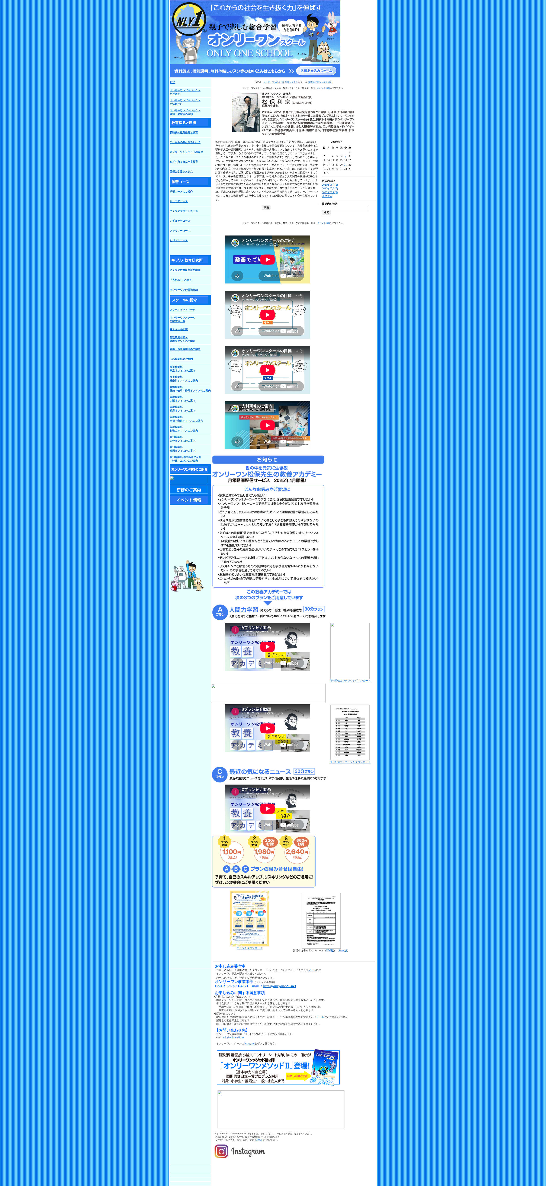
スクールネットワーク (182, 309)
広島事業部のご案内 (181, 359)
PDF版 (330, 950)
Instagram (249, 1043)
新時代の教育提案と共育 (184, 132)
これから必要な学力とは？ (185, 142)
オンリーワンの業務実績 (184, 289)
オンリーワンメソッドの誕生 (186, 152)
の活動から (176, 104)
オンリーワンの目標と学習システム (280, 82)
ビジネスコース (179, 240)
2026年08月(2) (330, 184)
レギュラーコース (180, 220)
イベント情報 (323, 88)
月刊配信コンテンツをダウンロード (350, 680)
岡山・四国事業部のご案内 (185, 349)
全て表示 (327, 196)
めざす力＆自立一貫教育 (184, 161)
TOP (172, 82)
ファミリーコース (180, 230)
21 (345, 164)
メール (312, 970)
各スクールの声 (179, 329)
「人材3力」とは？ (181, 279)
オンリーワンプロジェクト (185, 100)
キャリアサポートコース (184, 210)
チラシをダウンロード (249, 948)
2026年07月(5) (330, 188)
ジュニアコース (179, 201)
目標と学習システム (181, 171)
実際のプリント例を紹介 (320, 82)
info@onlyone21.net (279, 986)
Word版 (343, 950)
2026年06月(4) (330, 192)
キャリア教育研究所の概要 (185, 270)
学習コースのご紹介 (181, 191)
